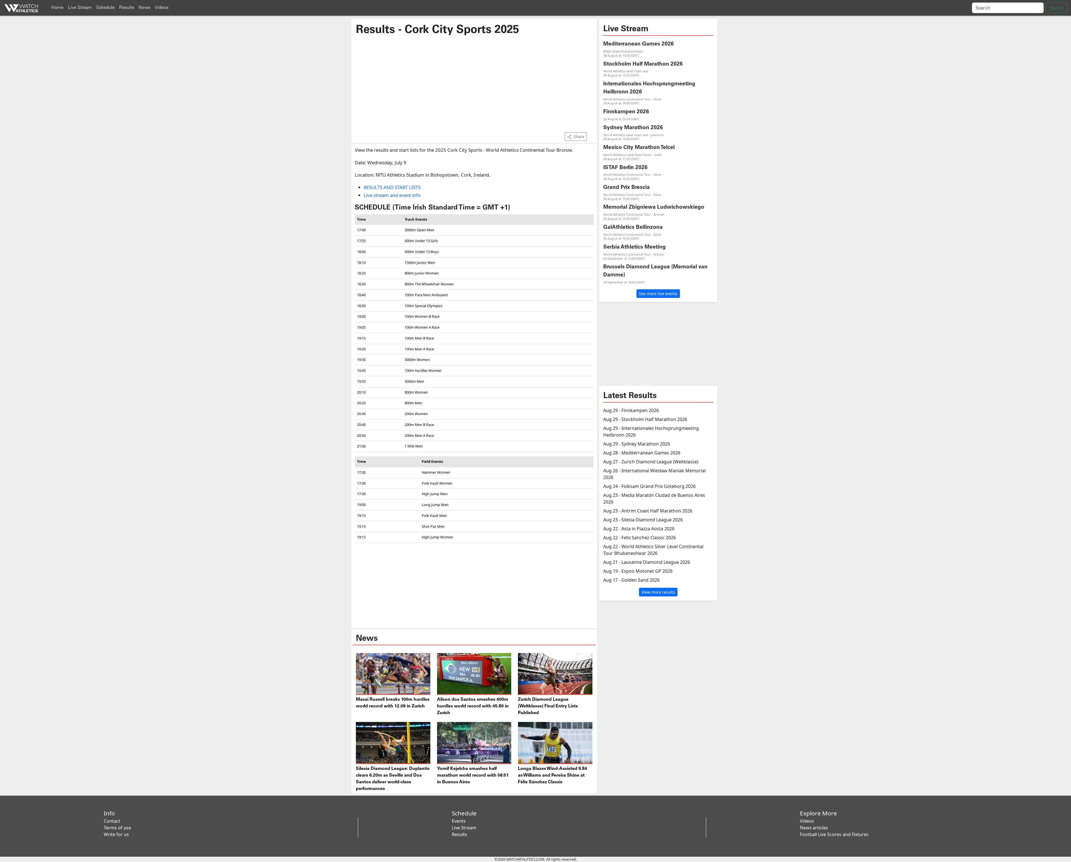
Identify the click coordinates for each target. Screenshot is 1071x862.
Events (459, 821)
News (144, 8)
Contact (112, 821)
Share (578, 136)
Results (126, 8)
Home (57, 8)
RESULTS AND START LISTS (392, 187)
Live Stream (80, 8)
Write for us (116, 834)
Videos (161, 8)
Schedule (105, 8)
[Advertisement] (474, 87)
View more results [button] (658, 592)
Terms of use (117, 828)
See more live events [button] (658, 293)
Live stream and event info (392, 195)
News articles (814, 828)
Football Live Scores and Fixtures (834, 834)
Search (1057, 8)
